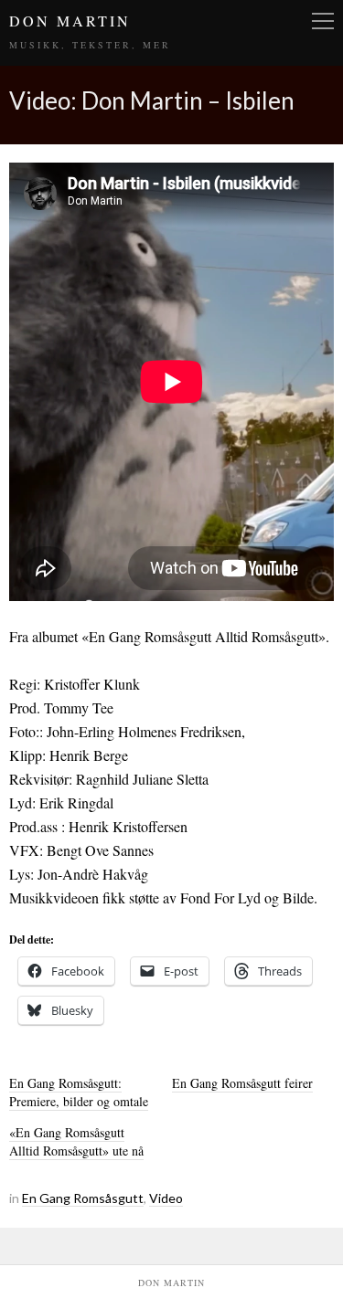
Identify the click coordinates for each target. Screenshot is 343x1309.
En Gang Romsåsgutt (83, 1198)
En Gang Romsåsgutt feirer (242, 1083)
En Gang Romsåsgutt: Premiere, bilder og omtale (78, 1092)
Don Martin (70, 20)
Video (166, 1198)
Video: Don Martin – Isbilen (152, 100)
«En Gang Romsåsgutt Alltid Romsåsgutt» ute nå (76, 1141)
